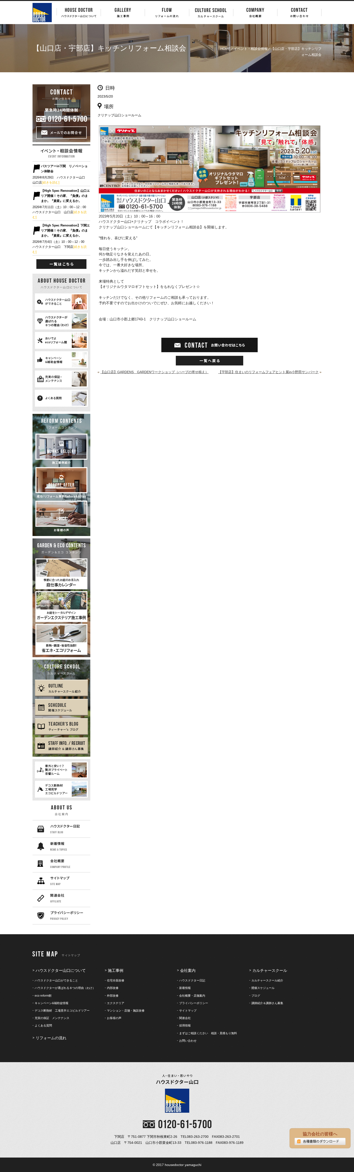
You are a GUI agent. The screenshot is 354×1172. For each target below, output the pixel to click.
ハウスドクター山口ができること (56, 980)
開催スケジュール (263, 988)
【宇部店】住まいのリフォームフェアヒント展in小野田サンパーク (268, 372)
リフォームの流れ (51, 1038)
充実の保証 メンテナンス (52, 1018)
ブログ (255, 995)
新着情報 (185, 988)
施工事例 (115, 970)
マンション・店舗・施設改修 (125, 1010)
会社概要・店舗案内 (192, 995)
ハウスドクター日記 (192, 980)
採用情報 (185, 1025)
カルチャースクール (269, 970)
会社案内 (188, 970)
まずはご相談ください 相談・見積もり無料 (208, 1033)
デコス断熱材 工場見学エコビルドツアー (62, 1010)
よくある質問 (43, 1025)
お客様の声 (114, 1018)
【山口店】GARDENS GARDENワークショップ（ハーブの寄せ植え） (154, 372)
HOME (225, 49)
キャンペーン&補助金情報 (51, 1003)
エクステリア (115, 1003)
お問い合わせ (188, 1040)
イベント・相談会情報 (251, 49)
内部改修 (112, 988)
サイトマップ (188, 1010)
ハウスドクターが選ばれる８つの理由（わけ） (65, 988)
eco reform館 (43, 995)
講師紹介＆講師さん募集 (267, 1003)
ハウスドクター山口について (61, 970)
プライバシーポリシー (193, 1003)
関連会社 (185, 1018)
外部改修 (112, 995)
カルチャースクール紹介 (267, 980)
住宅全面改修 (115, 980)
